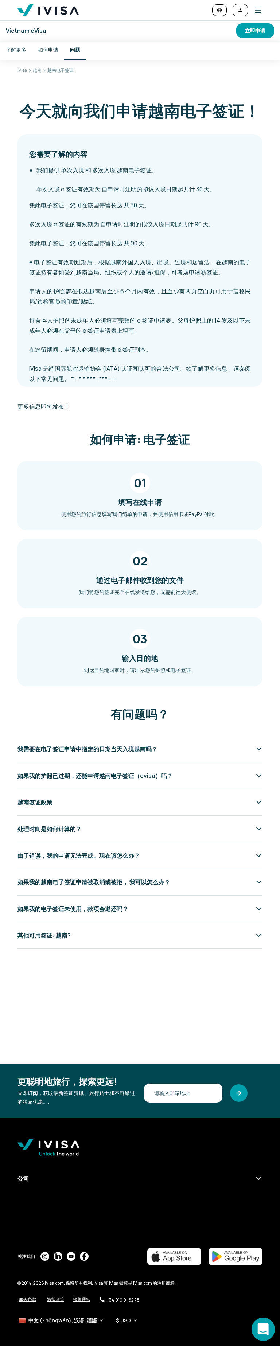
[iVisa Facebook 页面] (84, 1256)
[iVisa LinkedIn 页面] (58, 1256)
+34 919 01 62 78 (123, 1300)
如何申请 (48, 49)
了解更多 (16, 49)
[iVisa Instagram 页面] (44, 1256)
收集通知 (81, 1299)
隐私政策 (55, 1299)
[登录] (240, 10)
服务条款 (27, 1299)
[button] (255, 10)
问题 (75, 49)
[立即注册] (239, 1093)
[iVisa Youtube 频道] (71, 1256)
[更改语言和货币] (219, 10)
